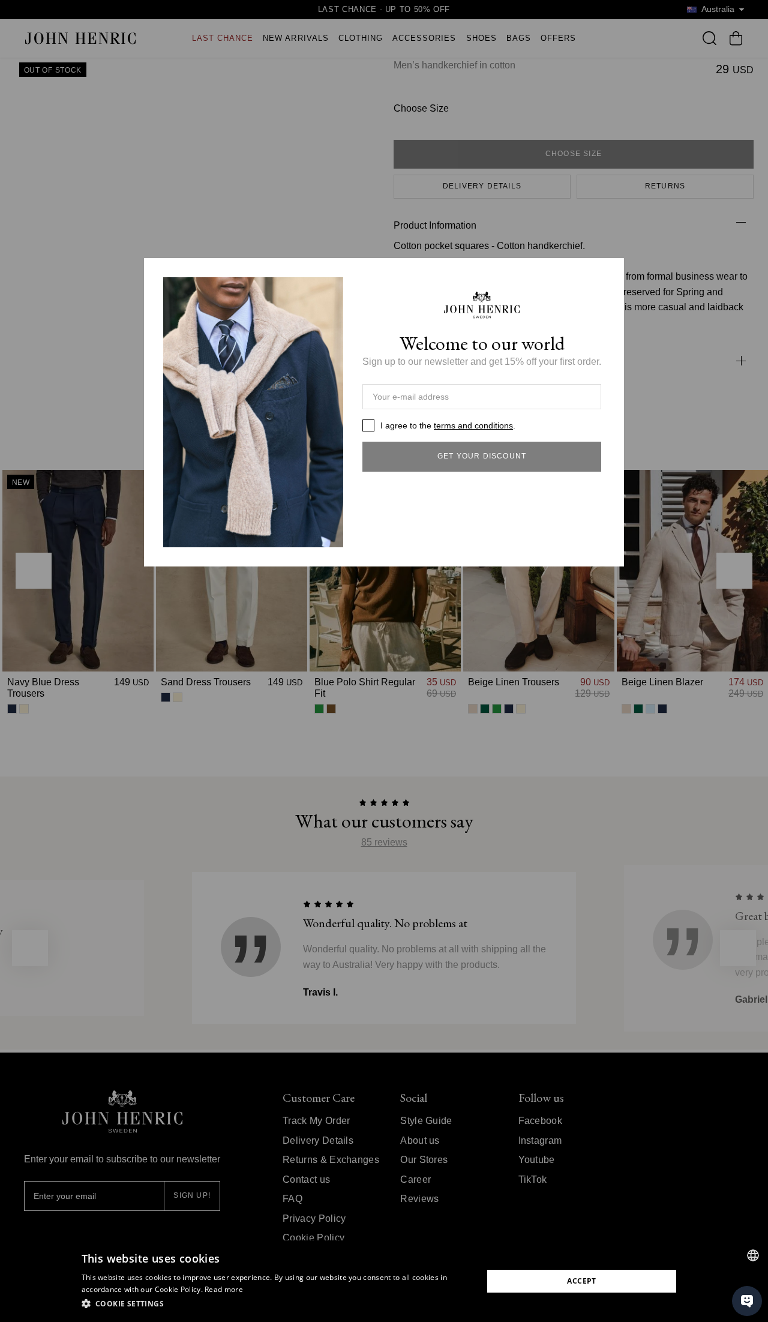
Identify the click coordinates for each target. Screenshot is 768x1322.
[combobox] (753, 1255)
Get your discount (481, 456)
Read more (224, 1289)
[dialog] (384, 1281)
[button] (276, 1304)
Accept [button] (581, 1281)
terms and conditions (473, 425)
